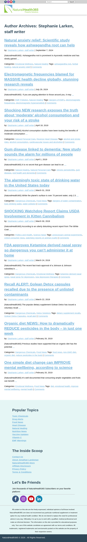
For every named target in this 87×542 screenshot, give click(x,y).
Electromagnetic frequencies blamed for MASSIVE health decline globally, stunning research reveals (41, 79)
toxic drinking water (13, 204)
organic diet (9, 355)
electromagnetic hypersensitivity (30, 103)
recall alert (31, 316)
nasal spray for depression (22, 277)
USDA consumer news (14, 238)
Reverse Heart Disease (47, 139)
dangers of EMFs (57, 100)
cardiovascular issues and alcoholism (46, 142)
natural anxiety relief (21, 67)
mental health (27, 389)
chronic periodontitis (66, 170)
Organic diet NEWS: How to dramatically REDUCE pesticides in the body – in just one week (43, 328)
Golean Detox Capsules (15, 316)
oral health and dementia (23, 173)
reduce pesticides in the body (29, 355)
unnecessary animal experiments (67, 235)
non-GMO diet (69, 352)
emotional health (62, 386)
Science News (39, 235)
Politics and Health (23, 235)
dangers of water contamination (67, 201)
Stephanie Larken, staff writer (21, 50)
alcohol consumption (19, 142)
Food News (41, 201)
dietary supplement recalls (68, 313)
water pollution (29, 204)
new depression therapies (47, 277)
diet (52, 386)
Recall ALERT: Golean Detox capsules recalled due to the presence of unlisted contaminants (39, 289)
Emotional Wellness (24, 64)
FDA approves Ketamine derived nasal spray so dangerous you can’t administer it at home (43, 250)
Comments (37, 67)
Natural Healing (41, 64)
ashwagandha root (62, 64)
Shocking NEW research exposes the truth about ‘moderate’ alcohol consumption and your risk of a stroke (41, 115)
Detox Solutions (43, 313)
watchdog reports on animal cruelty (41, 238)
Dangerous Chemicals (25, 201)
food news (57, 352)
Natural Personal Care (25, 139)
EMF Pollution (21, 100)
